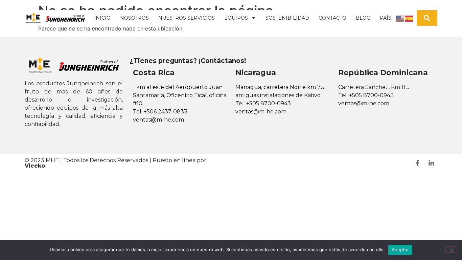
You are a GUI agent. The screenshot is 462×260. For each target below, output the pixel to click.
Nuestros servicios (186, 18)
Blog (363, 18)
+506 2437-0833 (165, 111)
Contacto (332, 18)
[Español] (409, 18)
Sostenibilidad (287, 18)
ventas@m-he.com (158, 119)
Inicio (102, 18)
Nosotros (134, 18)
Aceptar (400, 249)
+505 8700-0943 (268, 103)
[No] (451, 249)
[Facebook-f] (417, 163)
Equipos (236, 18)
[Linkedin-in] (431, 163)
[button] (427, 18)
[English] (400, 18)
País (385, 18)
